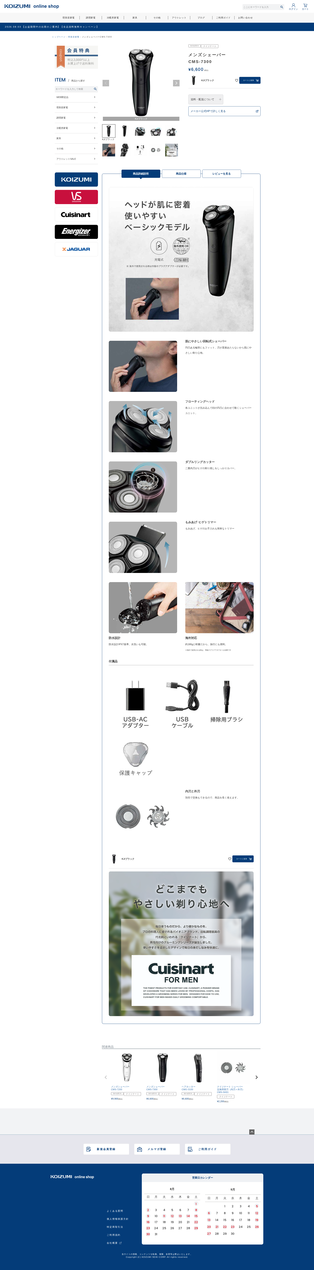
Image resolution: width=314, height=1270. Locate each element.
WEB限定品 (62, 97)
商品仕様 (181, 173)
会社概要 (112, 1243)
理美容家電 (68, 17)
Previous (106, 83)
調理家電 (91, 17)
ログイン (293, 9)
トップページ (59, 37)
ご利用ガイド (223, 17)
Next (176, 83)
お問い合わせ (245, 17)
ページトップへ (251, 1132)
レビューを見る (221, 173)
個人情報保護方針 (118, 1219)
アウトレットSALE (66, 159)
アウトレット (179, 17)
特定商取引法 (115, 1227)
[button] (106, 1077)
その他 (157, 17)
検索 (281, 7)
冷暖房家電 (113, 17)
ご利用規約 (114, 1235)
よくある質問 (115, 1211)
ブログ (201, 17)
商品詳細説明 (141, 173)
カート (305, 9)
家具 (134, 17)
